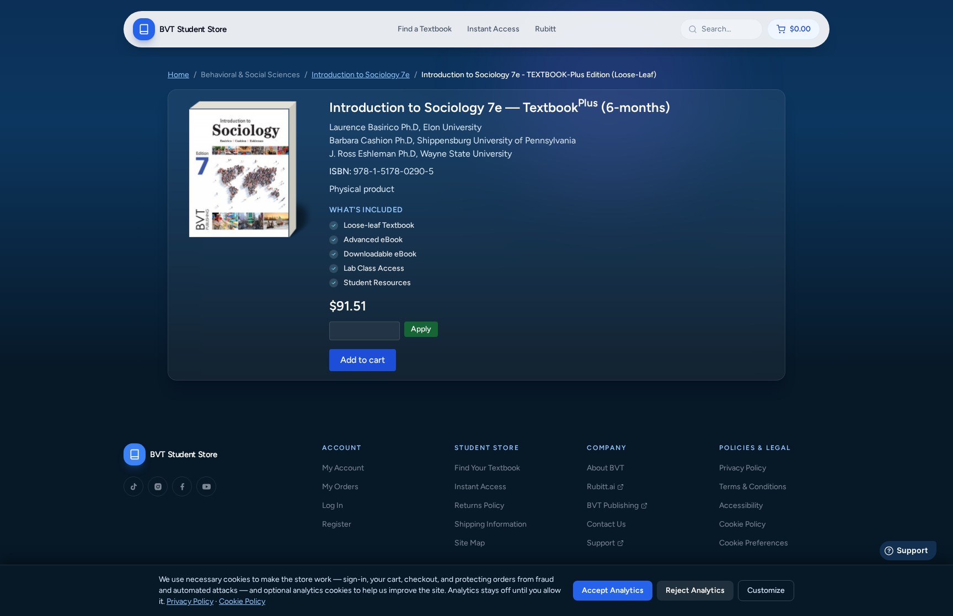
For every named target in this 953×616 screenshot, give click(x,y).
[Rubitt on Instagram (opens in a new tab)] (158, 486)
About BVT (605, 468)
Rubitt (545, 29)
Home (178, 74)
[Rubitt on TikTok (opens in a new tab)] (133, 486)
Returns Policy (479, 505)
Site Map (469, 543)
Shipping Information (490, 524)
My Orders (340, 486)
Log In (332, 505)
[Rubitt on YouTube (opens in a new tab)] (206, 486)
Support (605, 543)
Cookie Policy (742, 524)
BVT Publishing (617, 506)
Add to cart (362, 360)
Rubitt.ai (605, 487)
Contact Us (606, 524)
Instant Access (493, 29)
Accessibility (741, 505)
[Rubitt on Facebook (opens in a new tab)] (182, 486)
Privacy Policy (742, 468)
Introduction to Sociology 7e (361, 74)
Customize (766, 590)
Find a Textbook (425, 29)
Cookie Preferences (753, 543)
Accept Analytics (613, 590)
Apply (421, 329)
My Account (343, 468)
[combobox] (728, 29)
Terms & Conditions (752, 486)
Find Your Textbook (487, 468)
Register (336, 524)
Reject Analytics (695, 590)
